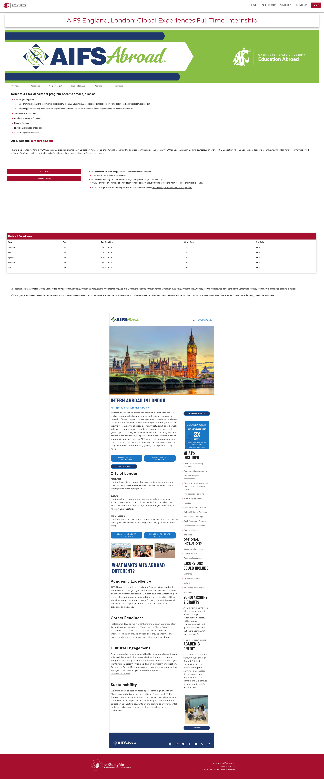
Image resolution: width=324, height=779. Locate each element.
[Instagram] (171, 744)
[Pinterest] (202, 744)
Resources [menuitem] (300, 5)
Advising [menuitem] (285, 5)
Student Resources (120, 674)
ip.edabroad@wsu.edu (224, 763)
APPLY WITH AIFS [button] (124, 466)
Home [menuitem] (252, 5)
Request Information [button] (196, 414)
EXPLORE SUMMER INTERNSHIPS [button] (159, 458)
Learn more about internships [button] (126, 535)
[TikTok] (209, 744)
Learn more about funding (195, 640)
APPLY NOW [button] (197, 728)
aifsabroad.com (42, 141)
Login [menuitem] (316, 5)
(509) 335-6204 (227, 766)
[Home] (125, 319)
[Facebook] (190, 744)
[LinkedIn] (177, 744)
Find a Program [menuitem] (268, 5)
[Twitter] (183, 744)
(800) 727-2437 (204, 320)
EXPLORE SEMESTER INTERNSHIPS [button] (126, 458)
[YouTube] (196, 744)
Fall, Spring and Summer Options (130, 407)
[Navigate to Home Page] (16, 5)
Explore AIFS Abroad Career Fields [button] (160, 535)
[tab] (15, 86)
